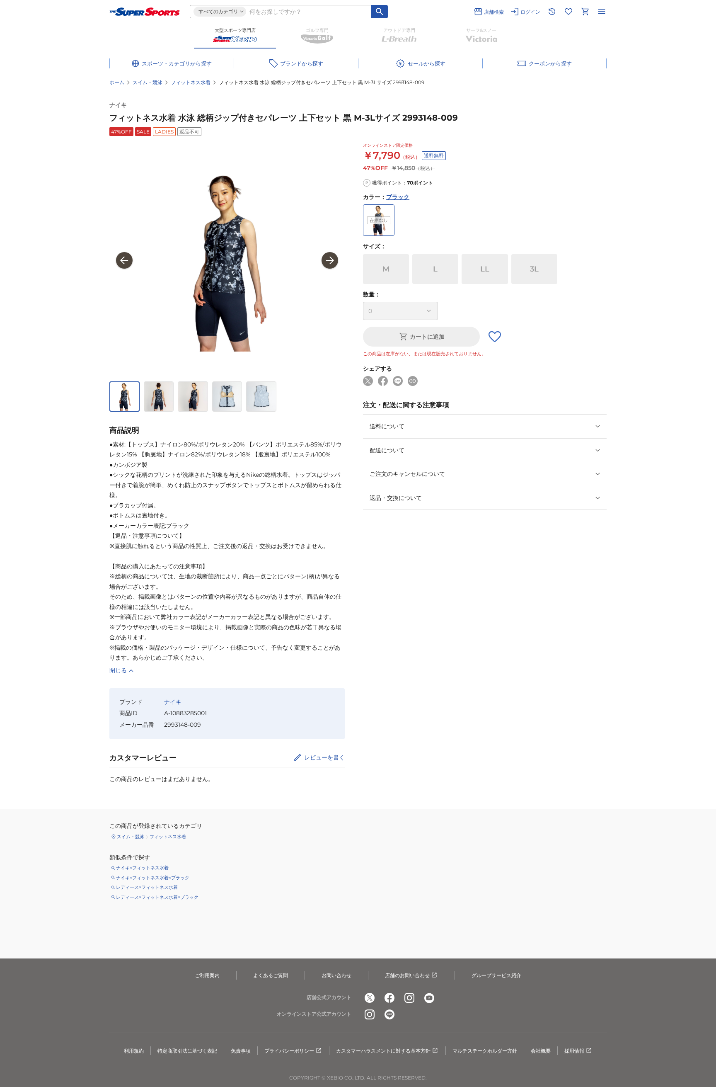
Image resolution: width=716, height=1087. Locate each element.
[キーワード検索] (379, 11)
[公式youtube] (429, 998)
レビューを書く (324, 757)
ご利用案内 (207, 975)
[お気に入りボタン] (494, 336)
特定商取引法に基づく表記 (187, 1051)
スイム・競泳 (147, 82)
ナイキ (118, 105)
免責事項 (241, 1051)
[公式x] (370, 998)
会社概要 (541, 1051)
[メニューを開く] (601, 11)
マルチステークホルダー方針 (484, 1051)
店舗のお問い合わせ (407, 975)
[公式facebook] (389, 998)
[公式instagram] (409, 998)
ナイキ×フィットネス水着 (142, 868)
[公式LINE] (389, 1014)
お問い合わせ (336, 975)
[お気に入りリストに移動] (568, 12)
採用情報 (574, 1051)
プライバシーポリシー (289, 1051)
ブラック (397, 197)
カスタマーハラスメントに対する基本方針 (383, 1051)
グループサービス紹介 (496, 975)
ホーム (116, 82)
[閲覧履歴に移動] (552, 11)
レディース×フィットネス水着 (147, 887)
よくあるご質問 (270, 975)
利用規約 (134, 1051)
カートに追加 (427, 336)
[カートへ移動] (585, 12)
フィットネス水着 (190, 82)
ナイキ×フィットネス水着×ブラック (152, 878)
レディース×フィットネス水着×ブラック (157, 897)
